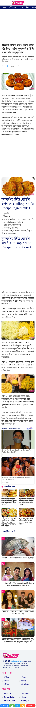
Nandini (4, 66)
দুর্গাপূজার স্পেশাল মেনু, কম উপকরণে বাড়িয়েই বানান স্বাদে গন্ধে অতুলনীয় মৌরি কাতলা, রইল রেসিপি (9, 522)
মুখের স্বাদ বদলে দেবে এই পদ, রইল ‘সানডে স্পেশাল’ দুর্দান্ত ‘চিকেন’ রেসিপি (26, 521)
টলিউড (6, 680)
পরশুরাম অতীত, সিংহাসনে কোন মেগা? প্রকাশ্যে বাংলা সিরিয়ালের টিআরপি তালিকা (18, 584)
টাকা (27, 7)
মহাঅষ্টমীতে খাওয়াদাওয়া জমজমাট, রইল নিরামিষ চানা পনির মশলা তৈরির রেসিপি (26, 502)
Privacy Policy (9, 697)
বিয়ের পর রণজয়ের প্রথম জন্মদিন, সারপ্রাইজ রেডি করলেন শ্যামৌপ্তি (18, 612)
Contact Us (25, 693)
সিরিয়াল (6, 677)
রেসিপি (23, 680)
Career (24, 697)
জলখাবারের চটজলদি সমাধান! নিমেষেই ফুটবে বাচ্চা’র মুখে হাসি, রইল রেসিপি (9, 502)
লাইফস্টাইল (25, 684)
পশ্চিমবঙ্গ (12, 7)
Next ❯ (31, 706)
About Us (7, 693)
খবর (4, 7)
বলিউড (6, 684)
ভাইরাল (23, 677)
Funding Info (25, 700)
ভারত (21, 7)
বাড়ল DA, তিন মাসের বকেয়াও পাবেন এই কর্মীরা (18, 557)
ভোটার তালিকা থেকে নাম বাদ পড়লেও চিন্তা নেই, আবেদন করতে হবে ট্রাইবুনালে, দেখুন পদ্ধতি (18, 640)
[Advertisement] (18, 27)
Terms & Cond (9, 700)
